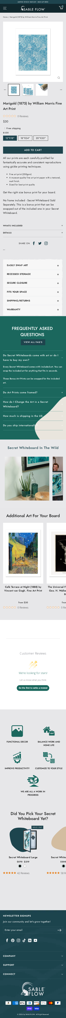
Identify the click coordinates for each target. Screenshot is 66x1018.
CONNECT (9, 974)
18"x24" (25, 138)
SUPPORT (8, 965)
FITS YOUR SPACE (17, 292)
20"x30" (41, 138)
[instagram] (46, 243)
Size (6, 133)
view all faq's (33, 342)
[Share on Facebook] (33, 243)
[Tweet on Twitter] (40, 243)
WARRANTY (13, 309)
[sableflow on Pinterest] (12, 940)
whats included (13, 225)
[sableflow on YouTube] (35, 940)
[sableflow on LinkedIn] (29, 940)
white (25, 866)
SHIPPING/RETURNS (18, 300)
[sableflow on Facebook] (7, 940)
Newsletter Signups (17, 915)
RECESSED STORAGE (19, 274)
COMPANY (9, 956)
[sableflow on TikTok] (24, 940)
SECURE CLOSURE (17, 283)
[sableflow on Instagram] (18, 940)
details (7, 232)
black (20, 866)
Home (5, 17)
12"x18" (10, 138)
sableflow (30, 1014)
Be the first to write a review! (33, 687)
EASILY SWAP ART (17, 265)
